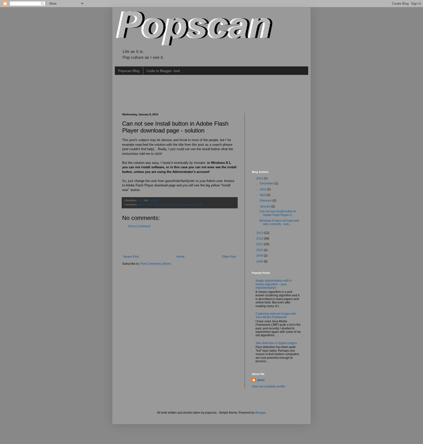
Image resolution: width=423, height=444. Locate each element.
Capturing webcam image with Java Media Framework (276, 315)
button (166, 204)
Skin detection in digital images (276, 343)
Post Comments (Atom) (155, 263)
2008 (260, 261)
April (263, 195)
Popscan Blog (129, 71)
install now (185, 204)
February (266, 200)
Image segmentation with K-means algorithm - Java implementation (274, 284)
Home (180, 256)
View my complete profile (268, 386)
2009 (260, 255)
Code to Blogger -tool (163, 71)
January (265, 206)
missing (197, 204)
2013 (260, 233)
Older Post (229, 256)
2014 (260, 178)
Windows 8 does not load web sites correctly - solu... (279, 222)
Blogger (260, 412)
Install (174, 204)
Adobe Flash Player (149, 204)
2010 (260, 250)
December (267, 183)
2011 (260, 244)
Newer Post (131, 256)
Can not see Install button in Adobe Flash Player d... (277, 213)
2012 (260, 238)
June (263, 189)
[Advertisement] (211, 93)
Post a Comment (139, 226)
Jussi (140, 200)
